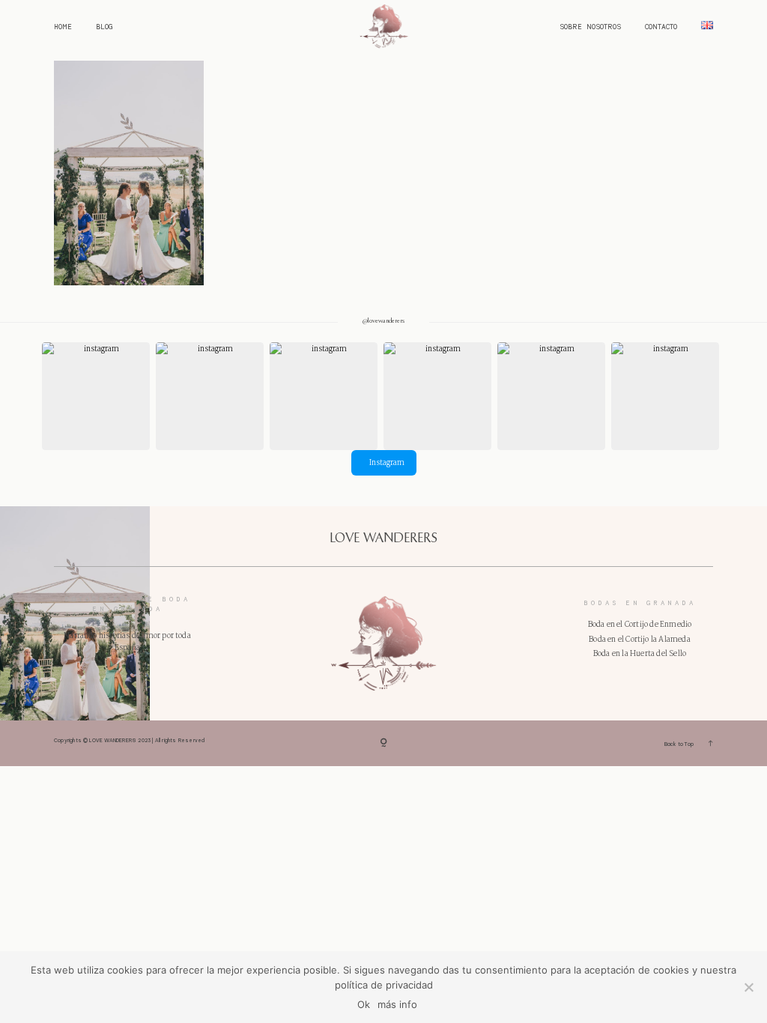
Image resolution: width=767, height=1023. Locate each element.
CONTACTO (661, 27)
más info (397, 1004)
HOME (63, 27)
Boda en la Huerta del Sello (639, 654)
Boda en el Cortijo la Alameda (640, 640)
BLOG (104, 27)
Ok (363, 1004)
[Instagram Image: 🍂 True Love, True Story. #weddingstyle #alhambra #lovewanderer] (324, 396)
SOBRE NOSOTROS (590, 27)
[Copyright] (383, 743)
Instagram (386, 463)
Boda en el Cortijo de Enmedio (640, 625)
